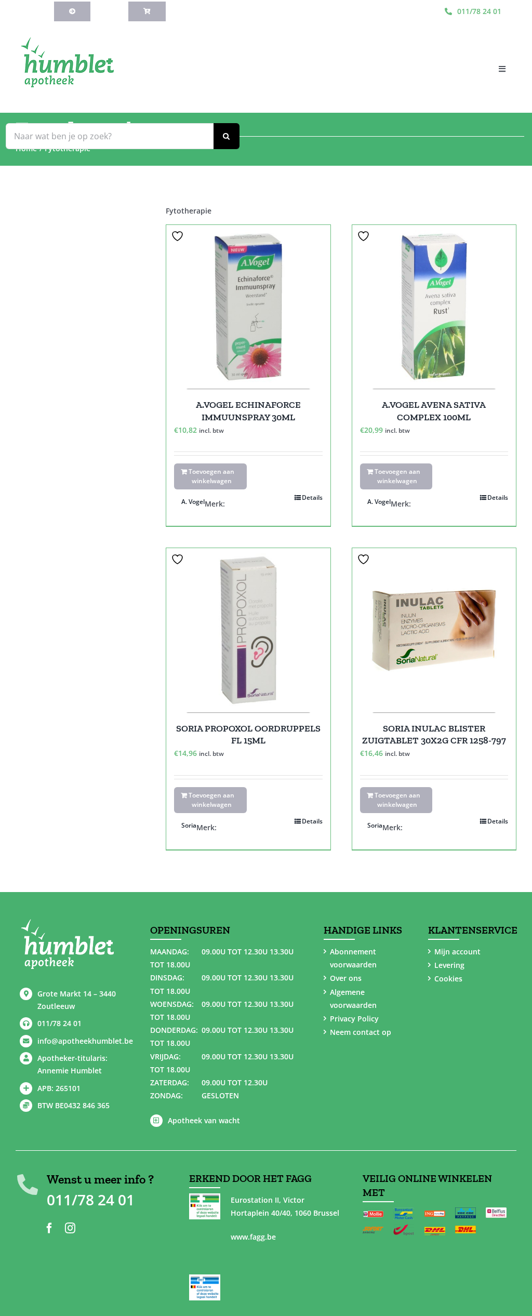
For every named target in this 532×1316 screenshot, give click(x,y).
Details (312, 497)
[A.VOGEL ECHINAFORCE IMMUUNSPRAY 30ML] (248, 307)
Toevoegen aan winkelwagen (211, 476)
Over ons (346, 978)
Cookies (448, 978)
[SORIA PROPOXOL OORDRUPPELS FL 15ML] (248, 630)
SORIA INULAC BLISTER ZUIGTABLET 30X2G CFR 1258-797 (434, 734)
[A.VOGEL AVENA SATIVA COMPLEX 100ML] (434, 307)
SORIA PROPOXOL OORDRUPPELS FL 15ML (248, 734)
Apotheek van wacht (204, 1120)
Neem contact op (360, 1032)
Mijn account (457, 951)
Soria (188, 825)
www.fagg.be (253, 1237)
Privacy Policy (354, 1018)
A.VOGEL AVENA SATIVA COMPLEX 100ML (434, 410)
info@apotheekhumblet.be (85, 1041)
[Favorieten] (179, 236)
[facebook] (49, 1228)
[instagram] (70, 1228)
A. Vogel (193, 501)
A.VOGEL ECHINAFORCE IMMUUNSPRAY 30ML (248, 410)
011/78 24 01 (59, 1023)
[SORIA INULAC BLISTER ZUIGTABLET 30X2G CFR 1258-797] (434, 630)
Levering (449, 965)
